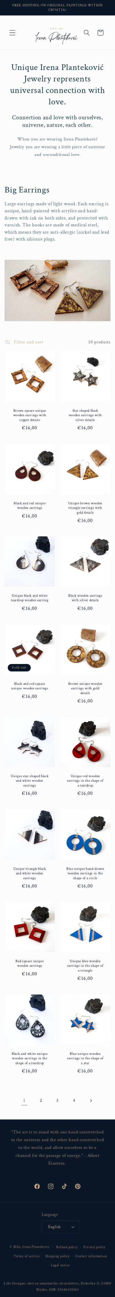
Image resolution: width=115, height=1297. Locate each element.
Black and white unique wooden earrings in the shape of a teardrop (30, 1058)
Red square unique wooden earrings (30, 963)
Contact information (91, 1256)
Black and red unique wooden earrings (30, 505)
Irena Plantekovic (35, 1247)
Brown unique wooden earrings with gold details (85, 688)
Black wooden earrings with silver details (85, 598)
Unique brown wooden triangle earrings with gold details (85, 508)
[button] (12, 33)
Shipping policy (57, 1256)
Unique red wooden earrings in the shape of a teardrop (85, 781)
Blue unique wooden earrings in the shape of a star (85, 1058)
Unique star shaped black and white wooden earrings (30, 781)
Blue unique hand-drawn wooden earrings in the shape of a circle (85, 873)
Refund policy (67, 1247)
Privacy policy (94, 1247)
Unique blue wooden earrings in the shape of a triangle (85, 966)
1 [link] (24, 1100)
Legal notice (60, 1265)
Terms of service (27, 1256)
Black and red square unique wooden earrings (29, 686)
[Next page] (91, 1100)
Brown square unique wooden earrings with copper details (29, 415)
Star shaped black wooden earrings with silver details (85, 415)
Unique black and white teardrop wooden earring (29, 598)
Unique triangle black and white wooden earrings (29, 873)
